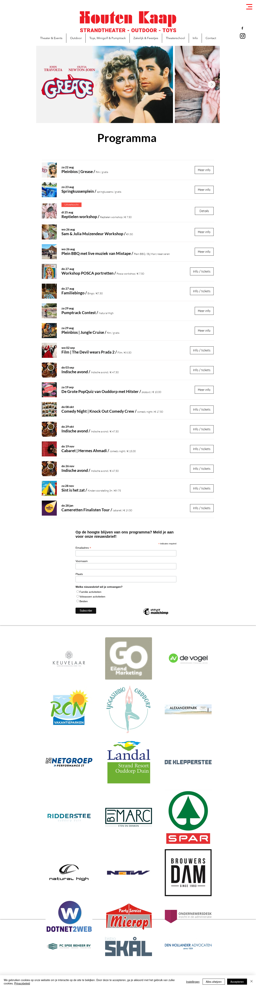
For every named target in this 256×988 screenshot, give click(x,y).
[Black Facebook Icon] (242, 28)
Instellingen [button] (193, 981)
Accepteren (237, 981)
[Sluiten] (251, 981)
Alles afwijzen (214, 981)
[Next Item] (212, 84)
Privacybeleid (22, 983)
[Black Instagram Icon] (242, 36)
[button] (249, 7)
